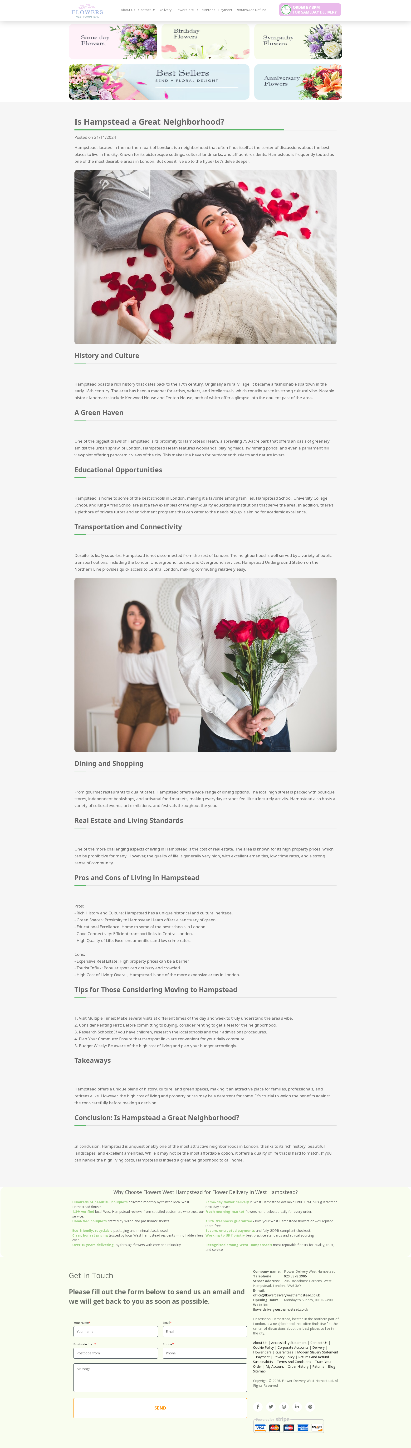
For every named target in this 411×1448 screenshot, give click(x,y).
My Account (275, 1366)
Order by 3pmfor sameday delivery (315, 10)
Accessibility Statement (289, 1342)
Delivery (165, 10)
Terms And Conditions (294, 1361)
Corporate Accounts (293, 1347)
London (164, 147)
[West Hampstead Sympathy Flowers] (298, 41)
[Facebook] (258, 1407)
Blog (331, 1366)
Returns (318, 1366)
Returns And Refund (251, 10)
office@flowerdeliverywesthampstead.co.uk (286, 1295)
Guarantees (206, 10)
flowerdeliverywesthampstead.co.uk (280, 1309)
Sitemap (259, 1371)
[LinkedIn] (297, 1407)
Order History (298, 1366)
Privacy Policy (284, 1357)
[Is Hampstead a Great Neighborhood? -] (85, 10)
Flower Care (184, 10)
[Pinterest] (310, 1407)
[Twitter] (271, 1407)
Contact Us (146, 10)
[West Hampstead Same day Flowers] (113, 41)
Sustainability (263, 1361)
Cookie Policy (263, 1347)
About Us (128, 10)
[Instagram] (284, 1407)
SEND (160, 1408)
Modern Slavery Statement (317, 1352)
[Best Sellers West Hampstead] (159, 82)
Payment (225, 10)
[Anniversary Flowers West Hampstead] (298, 82)
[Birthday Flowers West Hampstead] (205, 41)
